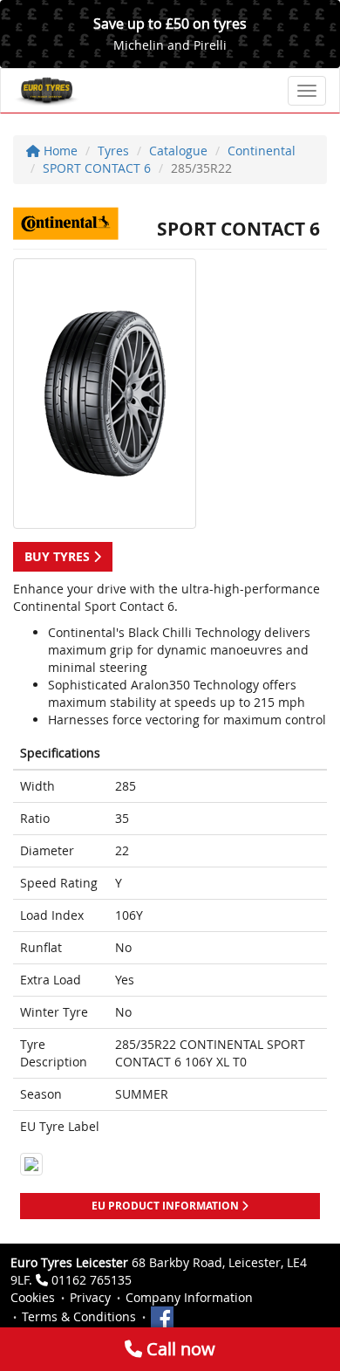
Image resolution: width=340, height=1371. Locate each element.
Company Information (189, 1297)
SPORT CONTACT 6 (97, 168)
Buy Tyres (58, 556)
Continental (262, 150)
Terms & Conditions (79, 1316)
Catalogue (178, 150)
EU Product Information (166, 1205)
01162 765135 (91, 1280)
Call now (178, 1349)
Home (59, 150)
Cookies (32, 1297)
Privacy (90, 1297)
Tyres (113, 150)
